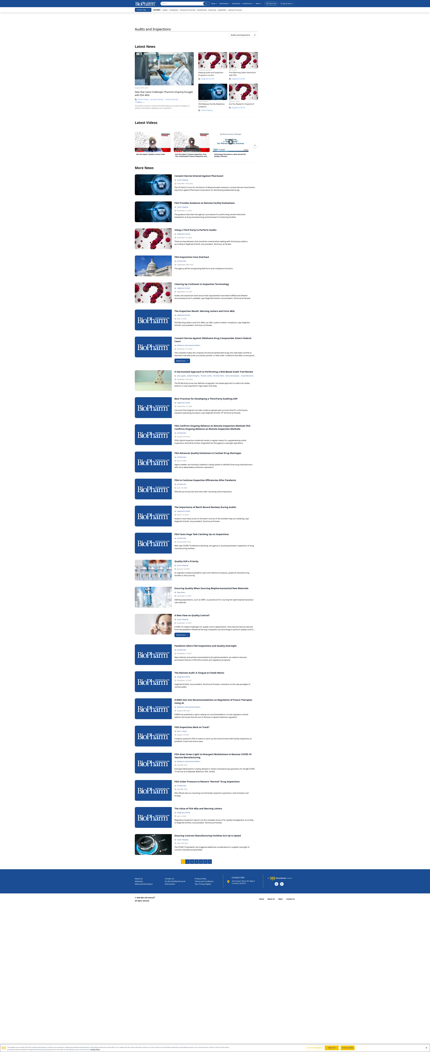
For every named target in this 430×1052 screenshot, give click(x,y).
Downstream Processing (187, 10)
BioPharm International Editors (188, 345)
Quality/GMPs (222, 10)
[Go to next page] (210, 861)
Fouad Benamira (247, 376)
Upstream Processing (235, 10)
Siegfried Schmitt (183, 234)
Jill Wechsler (181, 261)
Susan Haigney (182, 180)
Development (174, 10)
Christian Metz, (218, 376)
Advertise (139, 881)
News (280, 899)
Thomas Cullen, (206, 376)
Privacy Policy (200, 878)
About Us (139, 878)
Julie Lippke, (181, 376)
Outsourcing (212, 10)
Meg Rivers (181, 592)
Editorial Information (144, 884)
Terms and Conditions (204, 881)
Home (261, 899)
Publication (236, 3)
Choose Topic (141, 10)
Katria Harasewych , (232, 376)
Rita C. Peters (182, 731)
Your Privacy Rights (203, 884)
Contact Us (169, 878)
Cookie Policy (95, 1050)
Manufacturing (201, 10)
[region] (215, 1048)
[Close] (426, 1047)
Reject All (331, 1048)
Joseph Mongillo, (193, 376)
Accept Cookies (347, 1048)
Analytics (165, 10)
